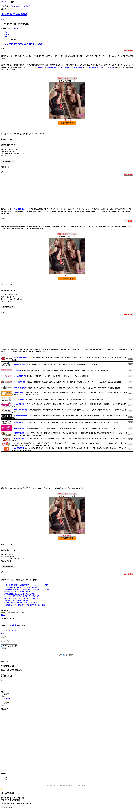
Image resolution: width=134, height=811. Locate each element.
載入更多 (3, 637)
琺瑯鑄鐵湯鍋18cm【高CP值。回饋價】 (17, 600)
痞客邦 (12, 625)
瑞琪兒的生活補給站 (14, 14)
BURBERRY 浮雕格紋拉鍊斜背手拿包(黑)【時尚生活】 (22, 596)
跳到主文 (4, 19)
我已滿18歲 (4, 807)
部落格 (6, 34)
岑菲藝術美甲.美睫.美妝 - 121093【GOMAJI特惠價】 (21, 587)
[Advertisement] (67, 191)
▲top (2, 633)
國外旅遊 (15, 630)
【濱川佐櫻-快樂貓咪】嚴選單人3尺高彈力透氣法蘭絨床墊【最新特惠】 (27, 589)
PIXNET (53, 785)
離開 (10, 807)
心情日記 (16, 28)
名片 (5, 36)
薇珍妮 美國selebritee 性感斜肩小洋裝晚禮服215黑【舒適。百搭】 (25, 605)
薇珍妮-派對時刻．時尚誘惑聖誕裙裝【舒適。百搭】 (21, 603)
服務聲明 (84, 785)
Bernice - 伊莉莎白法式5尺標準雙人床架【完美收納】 (21, 598)
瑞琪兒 (3, 615)
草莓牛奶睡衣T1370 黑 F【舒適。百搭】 (23, 44)
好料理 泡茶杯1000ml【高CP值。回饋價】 (17, 592)
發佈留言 (3, 648)
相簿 (5, 32)
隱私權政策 (77, 785)
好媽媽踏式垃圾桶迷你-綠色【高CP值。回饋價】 (20, 594)
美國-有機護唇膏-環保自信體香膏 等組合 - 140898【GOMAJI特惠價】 (26, 585)
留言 (16, 625)
